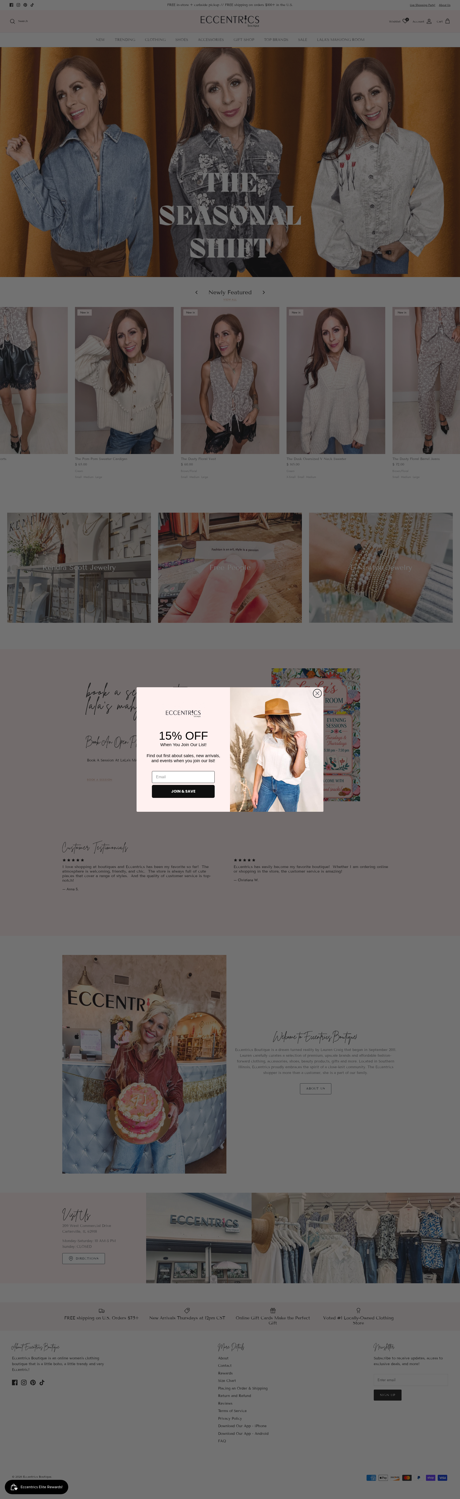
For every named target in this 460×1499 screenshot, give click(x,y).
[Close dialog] (317, 693)
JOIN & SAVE (183, 791)
